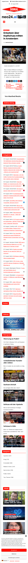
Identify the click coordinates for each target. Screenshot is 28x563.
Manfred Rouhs (9, 42)
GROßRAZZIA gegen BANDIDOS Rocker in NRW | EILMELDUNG (18, 87)
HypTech (5, 455)
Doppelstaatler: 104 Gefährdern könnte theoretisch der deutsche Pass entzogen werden (14, 161)
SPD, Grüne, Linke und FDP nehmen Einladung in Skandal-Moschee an (13, 263)
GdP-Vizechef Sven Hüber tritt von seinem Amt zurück (13, 502)
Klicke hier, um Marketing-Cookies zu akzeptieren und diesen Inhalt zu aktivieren (14, 352)
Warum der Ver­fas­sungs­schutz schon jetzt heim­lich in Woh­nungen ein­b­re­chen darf (13, 207)
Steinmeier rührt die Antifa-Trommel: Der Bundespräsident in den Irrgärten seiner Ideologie (13, 177)
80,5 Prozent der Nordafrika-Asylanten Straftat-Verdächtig (12, 114)
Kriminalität (6, 30)
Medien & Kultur (7, 466)
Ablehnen (14, 554)
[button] (26, 536)
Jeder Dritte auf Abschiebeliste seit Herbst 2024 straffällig (12, 284)
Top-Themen (17, 125)
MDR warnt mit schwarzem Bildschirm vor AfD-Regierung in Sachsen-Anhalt (13, 244)
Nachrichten (6, 470)
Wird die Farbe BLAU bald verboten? (12, 517)
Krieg (4, 459)
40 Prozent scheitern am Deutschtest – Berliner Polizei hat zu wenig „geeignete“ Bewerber (13, 221)
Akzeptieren (14, 550)
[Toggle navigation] (15, 22)
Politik (12, 125)
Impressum (17, 560)
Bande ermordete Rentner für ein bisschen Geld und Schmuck (12, 251)
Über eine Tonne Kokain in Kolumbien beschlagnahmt (10, 86)
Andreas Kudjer (18, 116)
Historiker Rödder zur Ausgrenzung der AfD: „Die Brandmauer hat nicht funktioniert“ (13, 184)
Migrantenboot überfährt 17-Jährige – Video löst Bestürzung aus (12, 214)
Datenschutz (11, 560)
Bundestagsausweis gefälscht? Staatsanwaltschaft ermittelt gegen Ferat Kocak (13, 195)
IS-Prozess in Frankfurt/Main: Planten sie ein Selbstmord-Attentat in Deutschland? (13, 228)
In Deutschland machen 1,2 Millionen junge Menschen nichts (13, 277)
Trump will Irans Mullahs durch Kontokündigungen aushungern (14, 270)
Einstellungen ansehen (14, 557)
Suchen (5, 303)
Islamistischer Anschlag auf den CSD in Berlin (13, 128)
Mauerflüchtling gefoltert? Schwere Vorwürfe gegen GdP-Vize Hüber (12, 296)
